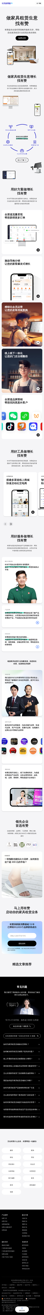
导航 (40, 3)
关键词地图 (37, 1296)
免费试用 (22, 38)
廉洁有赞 (12, 1287)
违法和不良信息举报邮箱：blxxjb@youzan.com (16, 1290)
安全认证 (4, 1287)
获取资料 (22, 943)
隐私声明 (19, 1285)
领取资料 (22, 1310)
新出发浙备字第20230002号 (10, 1305)
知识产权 (27, 1285)
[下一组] (11, 524)
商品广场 (4, 1296)
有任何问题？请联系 (20, 1026)
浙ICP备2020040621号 (9, 1302)
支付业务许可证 (6, 1293)
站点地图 (28, 1296)
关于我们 (4, 1285)
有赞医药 (27, 1293)
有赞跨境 (35, 1293)
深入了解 (21, 160)
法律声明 (12, 1285)
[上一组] (5, 524)
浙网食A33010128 (33, 1307)
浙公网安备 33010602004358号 (13, 1298)
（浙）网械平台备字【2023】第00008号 (14, 1307)
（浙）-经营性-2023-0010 (10, 1309)
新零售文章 (20, 1296)
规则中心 (35, 1285)
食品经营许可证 (17, 1293)
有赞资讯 (12, 1296)
